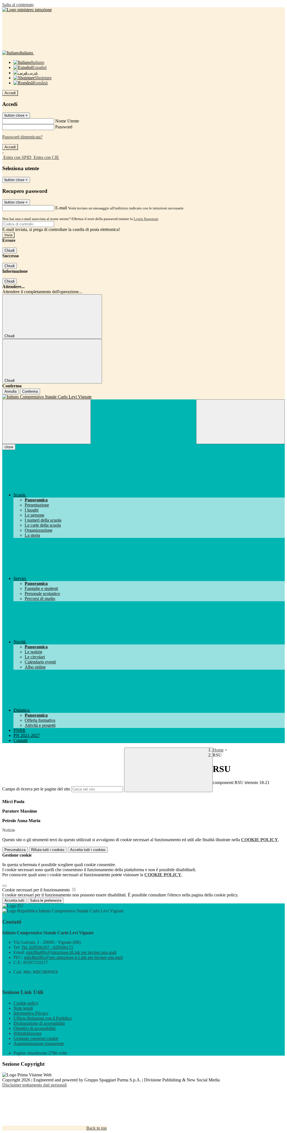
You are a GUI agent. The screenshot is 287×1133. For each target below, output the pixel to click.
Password (63, 126)
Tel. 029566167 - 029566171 (47, 947)
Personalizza (15, 850)
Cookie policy (25, 1003)
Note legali (23, 1008)
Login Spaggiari (146, 219)
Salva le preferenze (45, 900)
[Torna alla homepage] (143, 396)
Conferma (30, 391)
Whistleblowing (27, 1033)
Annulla (10, 391)
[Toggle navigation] (46, 421)
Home (218, 750)
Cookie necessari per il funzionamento (36, 889)
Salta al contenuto (18, 4)
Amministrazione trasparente (38, 1043)
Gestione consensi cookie (35, 1038)
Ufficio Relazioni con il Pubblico (42, 1018)
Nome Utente (67, 121)
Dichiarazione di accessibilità (39, 1023)
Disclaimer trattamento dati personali (34, 1085)
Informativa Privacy (30, 1013)
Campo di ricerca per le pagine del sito (36, 789)
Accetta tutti (88, 850)
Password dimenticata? (22, 137)
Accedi (10, 93)
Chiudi (9, 250)
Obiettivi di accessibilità (34, 1028)
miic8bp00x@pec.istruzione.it (73, 957)
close (8, 447)
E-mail (61, 207)
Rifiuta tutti (47, 850)
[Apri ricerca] (240, 421)
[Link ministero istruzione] (27, 9)
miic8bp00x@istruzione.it (71, 952)
